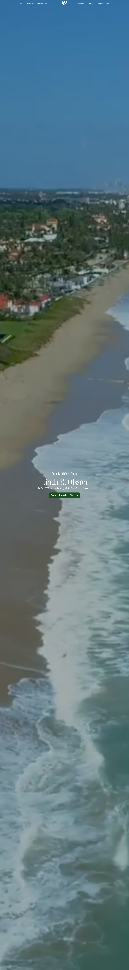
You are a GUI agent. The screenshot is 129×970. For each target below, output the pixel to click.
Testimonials (100, 3)
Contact (107, 3)
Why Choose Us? (81, 3)
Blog (46, 3)
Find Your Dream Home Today (63, 495)
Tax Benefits (40, 3)
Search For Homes (30, 3)
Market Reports (91, 3)
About (21, 3)
